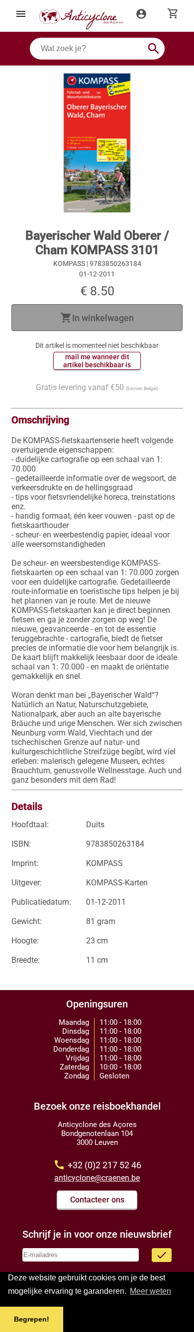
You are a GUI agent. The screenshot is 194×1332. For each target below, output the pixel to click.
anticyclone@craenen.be (97, 1178)
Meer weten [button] (150, 1291)
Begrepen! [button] (31, 1319)
